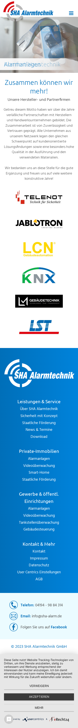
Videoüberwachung (39, 466)
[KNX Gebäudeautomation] (39, 275)
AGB (39, 579)
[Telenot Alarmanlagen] (39, 197)
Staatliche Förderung (39, 423)
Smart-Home (39, 473)
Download (39, 437)
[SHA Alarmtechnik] (29, 11)
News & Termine (39, 430)
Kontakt (39, 552)
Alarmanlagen (39, 459)
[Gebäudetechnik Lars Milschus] (39, 301)
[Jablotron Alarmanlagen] (39, 223)
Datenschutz (39, 565)
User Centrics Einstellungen (39, 572)
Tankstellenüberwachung (39, 523)
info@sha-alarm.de (47, 616)
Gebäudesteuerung (38, 529)
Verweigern (39, 686)
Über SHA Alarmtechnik (39, 409)
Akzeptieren (39, 697)
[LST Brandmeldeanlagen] (39, 327)
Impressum (39, 559)
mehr (39, 708)
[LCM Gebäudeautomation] (39, 249)
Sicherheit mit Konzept (39, 416)
